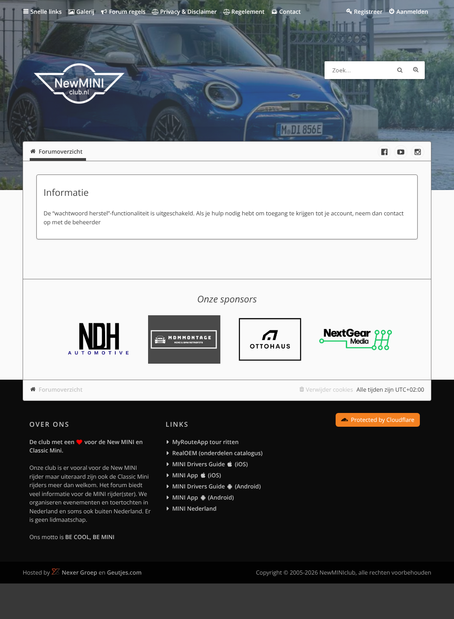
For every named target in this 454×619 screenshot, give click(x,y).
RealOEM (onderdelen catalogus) (217, 453)
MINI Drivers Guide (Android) (216, 486)
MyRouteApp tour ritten (205, 442)
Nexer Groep (79, 572)
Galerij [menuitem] (84, 12)
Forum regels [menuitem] (127, 12)
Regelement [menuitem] (247, 12)
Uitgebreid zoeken (416, 70)
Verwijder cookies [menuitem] (329, 389)
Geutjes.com (124, 572)
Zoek (400, 70)
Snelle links (46, 12)
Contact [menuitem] (289, 12)
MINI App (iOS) (196, 475)
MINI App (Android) (203, 497)
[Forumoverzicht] (79, 85)
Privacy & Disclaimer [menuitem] (188, 12)
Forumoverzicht (60, 389)
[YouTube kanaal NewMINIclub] (400, 152)
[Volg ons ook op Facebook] (384, 152)
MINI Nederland (194, 508)
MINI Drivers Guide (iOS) (209, 464)
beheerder (86, 222)
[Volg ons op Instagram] (417, 152)
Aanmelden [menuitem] (412, 12)
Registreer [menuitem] (368, 12)
